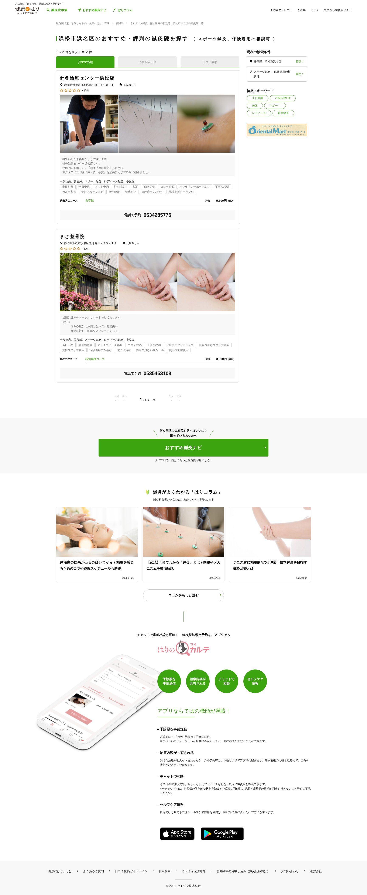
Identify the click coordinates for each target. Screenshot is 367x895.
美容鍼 (89, 200)
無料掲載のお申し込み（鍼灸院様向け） (243, 871)
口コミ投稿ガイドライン (131, 871)
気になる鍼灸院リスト (338, 10)
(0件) (86, 90)
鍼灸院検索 (59, 10)
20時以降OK (282, 98)
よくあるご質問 (93, 871)
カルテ (315, 10)
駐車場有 (283, 113)
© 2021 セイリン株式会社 (183, 885)
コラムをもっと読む (183, 595)
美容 (255, 105)
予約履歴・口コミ (281, 10)
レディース (259, 113)
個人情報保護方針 (193, 871)
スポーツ (275, 105)
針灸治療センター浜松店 (87, 77)
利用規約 (165, 871)
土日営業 (257, 98)
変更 (298, 61)
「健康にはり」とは (58, 871)
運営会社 (316, 871)
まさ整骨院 (72, 236)
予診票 (301, 10)
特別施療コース (95, 359)
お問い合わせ (290, 871)
